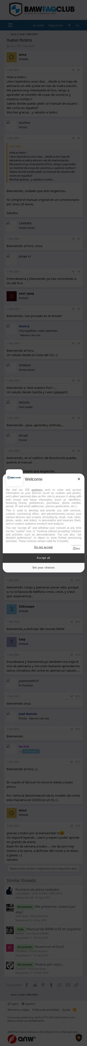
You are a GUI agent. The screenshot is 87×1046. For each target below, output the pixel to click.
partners (37, 489)
